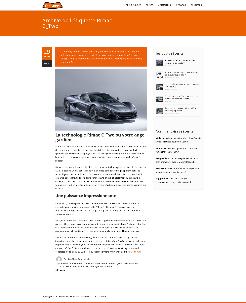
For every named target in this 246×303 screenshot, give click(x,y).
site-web (137, 251)
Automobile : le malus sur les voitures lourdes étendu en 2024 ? (180, 61)
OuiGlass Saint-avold (96, 263)
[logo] (52, 5)
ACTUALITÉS (164, 5)
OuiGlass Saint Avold (79, 259)
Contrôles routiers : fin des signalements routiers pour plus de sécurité (181, 97)
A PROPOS (181, 5)
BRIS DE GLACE (133, 5)
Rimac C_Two (115, 263)
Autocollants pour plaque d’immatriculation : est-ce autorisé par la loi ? (183, 73)
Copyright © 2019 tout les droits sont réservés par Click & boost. (75, 296)
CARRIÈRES (196, 5)
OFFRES (149, 5)
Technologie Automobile (99, 266)
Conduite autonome (72, 263)
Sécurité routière (75, 266)
